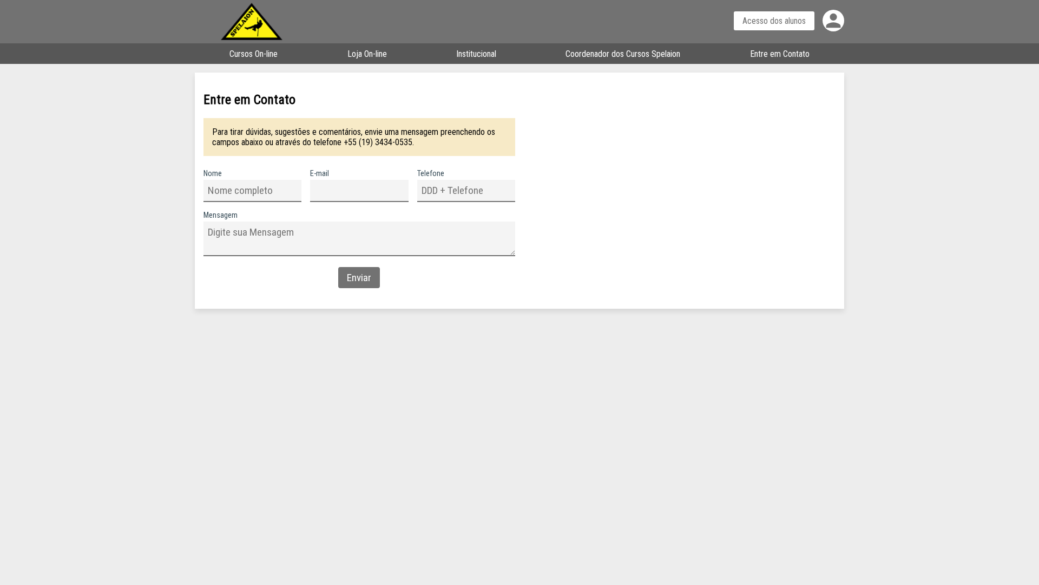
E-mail (319, 173)
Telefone (430, 173)
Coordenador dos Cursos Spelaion (622, 54)
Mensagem (220, 215)
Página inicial (262, 22)
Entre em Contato (780, 54)
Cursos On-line (253, 54)
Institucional (476, 54)
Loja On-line (367, 54)
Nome (212, 173)
